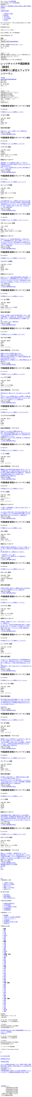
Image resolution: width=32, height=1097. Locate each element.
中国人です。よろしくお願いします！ (14, 131)
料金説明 (6, 15)
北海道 (5, 955)
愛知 (5, 981)
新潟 (5, 968)
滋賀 (5, 948)
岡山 (5, 987)
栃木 (5, 938)
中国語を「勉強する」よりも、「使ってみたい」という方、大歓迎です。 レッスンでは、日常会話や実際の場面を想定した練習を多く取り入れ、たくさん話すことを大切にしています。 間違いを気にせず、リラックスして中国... (15, 625)
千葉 (5, 933)
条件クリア (4, 39)
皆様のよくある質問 (9, 884)
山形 (5, 963)
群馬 (5, 940)
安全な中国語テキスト (9, 898)
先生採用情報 (7, 905)
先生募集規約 (7, 908)
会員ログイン (4, 6)
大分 (5, 1006)
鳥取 (5, 984)
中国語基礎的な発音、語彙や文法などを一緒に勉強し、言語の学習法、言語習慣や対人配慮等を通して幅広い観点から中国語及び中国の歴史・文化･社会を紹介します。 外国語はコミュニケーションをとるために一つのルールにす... (16, 818)
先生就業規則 (7, 909)
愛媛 (5, 995)
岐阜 (5, 978)
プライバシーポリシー (9, 918)
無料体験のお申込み (13, 6)
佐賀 (5, 1001)
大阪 (5, 943)
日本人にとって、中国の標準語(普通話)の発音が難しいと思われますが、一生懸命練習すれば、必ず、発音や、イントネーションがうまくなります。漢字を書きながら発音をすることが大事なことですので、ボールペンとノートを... (16, 280)
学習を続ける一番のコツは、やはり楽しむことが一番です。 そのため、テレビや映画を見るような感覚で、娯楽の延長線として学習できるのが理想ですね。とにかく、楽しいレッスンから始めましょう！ (15, 396)
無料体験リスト (5, 4)
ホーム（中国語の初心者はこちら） (10, 1064)
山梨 (5, 974)
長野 (5, 976)
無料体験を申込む (5, 27)
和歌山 (5, 951)
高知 (5, 997)
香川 (5, 993)
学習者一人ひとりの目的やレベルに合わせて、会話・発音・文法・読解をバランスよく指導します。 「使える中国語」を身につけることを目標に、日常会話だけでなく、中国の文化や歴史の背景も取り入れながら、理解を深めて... (15, 742)
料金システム (7, 886)
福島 (5, 965)
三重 (5, 946)
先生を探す (7, 16)
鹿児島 (5, 1009)
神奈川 (5, 935)
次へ (2, 878)
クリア (2, 100)
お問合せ (6, 20)
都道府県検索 (4, 79)
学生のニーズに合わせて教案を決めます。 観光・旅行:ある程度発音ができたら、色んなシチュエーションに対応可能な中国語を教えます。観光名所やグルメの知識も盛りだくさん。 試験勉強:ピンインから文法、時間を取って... (16, 434)
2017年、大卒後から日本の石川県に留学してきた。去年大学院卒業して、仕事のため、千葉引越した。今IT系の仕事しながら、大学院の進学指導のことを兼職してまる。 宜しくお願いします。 (15, 318)
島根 (5, 986)
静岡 (5, 979)
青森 (5, 957)
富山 (5, 970)
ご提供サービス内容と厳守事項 (12, 917)
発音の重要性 (7, 896)
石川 (5, 971)
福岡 (5, 1000)
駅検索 (16, 41)
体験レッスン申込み (9, 887)
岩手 (5, 959)
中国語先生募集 (5, 10)
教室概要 (6, 915)
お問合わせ (7, 923)
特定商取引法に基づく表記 (11, 921)
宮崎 (5, 1008)
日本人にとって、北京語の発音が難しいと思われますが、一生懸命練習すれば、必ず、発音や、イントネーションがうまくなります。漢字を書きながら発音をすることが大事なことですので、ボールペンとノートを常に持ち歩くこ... (15, 242)
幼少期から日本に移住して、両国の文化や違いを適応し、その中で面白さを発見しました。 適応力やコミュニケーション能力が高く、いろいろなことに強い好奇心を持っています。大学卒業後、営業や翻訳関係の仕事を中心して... (15, 780)
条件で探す (4, 81)
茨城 (5, 936)
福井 (5, 973)
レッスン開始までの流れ (10, 906)
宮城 (5, 962)
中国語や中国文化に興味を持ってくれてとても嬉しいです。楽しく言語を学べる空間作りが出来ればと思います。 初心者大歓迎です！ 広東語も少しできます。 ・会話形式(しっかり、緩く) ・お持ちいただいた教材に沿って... (15, 551)
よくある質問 (7, 18)
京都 (5, 952)
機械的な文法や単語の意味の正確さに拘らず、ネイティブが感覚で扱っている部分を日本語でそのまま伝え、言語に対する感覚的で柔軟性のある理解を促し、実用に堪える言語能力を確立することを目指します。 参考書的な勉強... (15, 472)
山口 (5, 990)
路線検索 (12, 41)
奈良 (5, 949)
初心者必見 (7, 894)
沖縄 (5, 1011)
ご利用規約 (7, 920)
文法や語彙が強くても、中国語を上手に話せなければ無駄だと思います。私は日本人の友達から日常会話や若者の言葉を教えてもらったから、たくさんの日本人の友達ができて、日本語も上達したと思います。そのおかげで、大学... (15, 204)
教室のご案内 (22, 6)
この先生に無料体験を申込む (8, 134)
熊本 (5, 1005)
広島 (5, 989)
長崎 (5, 1003)
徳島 (5, 992)
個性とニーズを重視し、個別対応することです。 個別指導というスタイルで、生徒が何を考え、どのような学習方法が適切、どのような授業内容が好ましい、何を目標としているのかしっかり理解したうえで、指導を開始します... (15, 856)
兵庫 (5, 944)
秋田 (5, 960)
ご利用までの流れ (8, 13)
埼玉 (5, 932)
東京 (5, 930)
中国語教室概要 (19, 1030)
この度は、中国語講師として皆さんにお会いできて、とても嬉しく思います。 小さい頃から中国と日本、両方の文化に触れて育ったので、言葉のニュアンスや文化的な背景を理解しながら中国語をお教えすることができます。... (15, 511)
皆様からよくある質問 (23, 1066)
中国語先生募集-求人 (9, 903)
